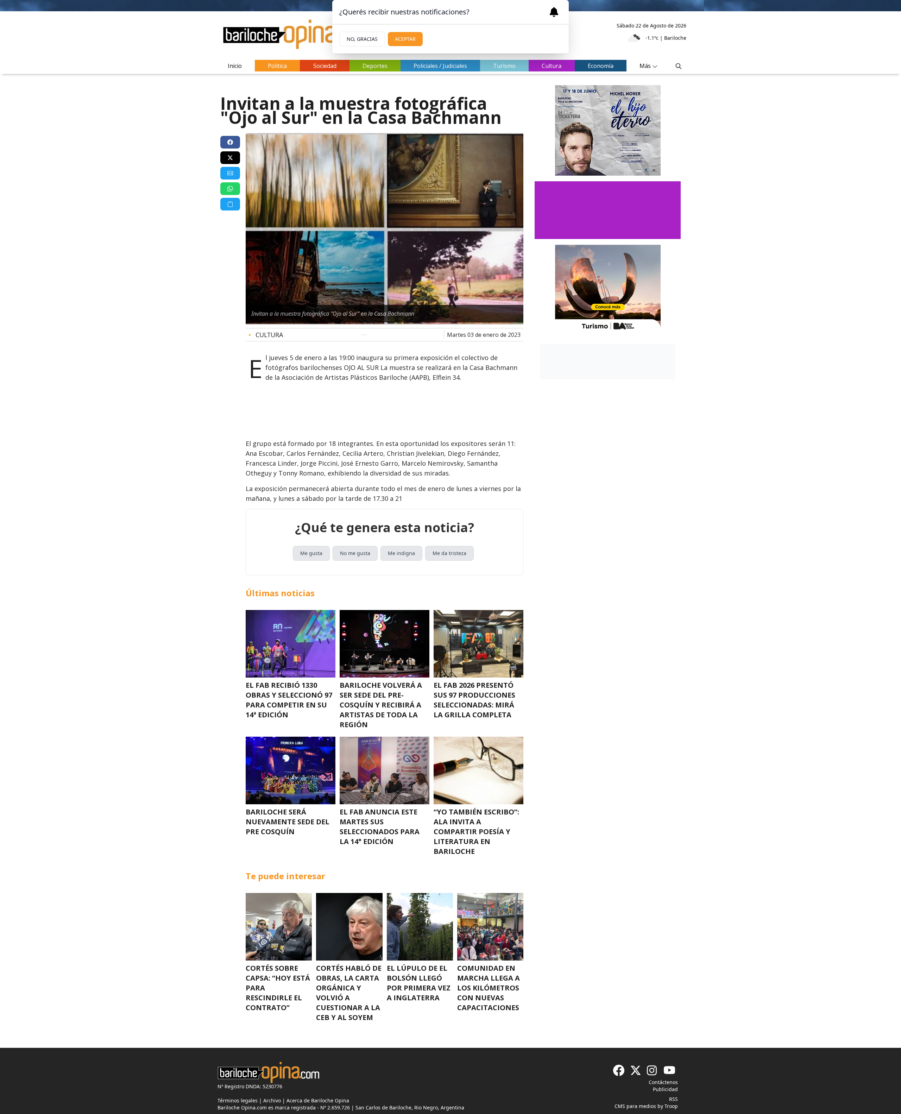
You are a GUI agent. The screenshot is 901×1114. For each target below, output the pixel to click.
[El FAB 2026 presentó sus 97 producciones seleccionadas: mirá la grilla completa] (478, 644)
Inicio (235, 66)
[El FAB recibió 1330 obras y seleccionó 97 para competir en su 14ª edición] (290, 644)
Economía (600, 66)
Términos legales (238, 1100)
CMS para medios (635, 1106)
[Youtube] (669, 1070)
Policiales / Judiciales (440, 66)
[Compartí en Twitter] (230, 157)
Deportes (375, 66)
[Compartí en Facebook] (230, 142)
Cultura (551, 66)
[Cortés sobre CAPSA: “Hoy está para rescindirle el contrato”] (279, 927)
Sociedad (324, 66)
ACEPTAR (405, 39)
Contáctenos (663, 1082)
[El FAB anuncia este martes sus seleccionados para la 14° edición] (384, 770)
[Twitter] (635, 1070)
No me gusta (355, 553)
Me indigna (401, 553)
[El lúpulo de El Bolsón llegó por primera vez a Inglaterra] (420, 927)
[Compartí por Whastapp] (230, 188)
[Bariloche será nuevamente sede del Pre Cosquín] (290, 770)
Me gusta (311, 553)
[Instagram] (652, 1070)
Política (277, 66)
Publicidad (665, 1089)
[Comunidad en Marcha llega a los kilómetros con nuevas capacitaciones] (490, 927)
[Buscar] (678, 66)
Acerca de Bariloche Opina (317, 1100)
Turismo (504, 66)
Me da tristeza (449, 553)
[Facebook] (618, 1070)
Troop (671, 1106)
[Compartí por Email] (230, 173)
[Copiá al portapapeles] (230, 204)
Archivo (272, 1100)
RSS (673, 1099)
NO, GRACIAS (362, 39)
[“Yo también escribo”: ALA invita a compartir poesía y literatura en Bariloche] (478, 770)
